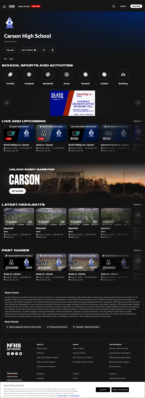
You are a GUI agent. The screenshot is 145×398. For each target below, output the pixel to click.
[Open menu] (4, 7)
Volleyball (40, 378)
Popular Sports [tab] (12, 373)
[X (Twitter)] (12, 353)
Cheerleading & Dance (117, 378)
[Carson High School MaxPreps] (52, 50)
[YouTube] (20, 353)
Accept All (102, 390)
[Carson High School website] (43, 50)
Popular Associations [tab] (14, 380)
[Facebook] (8, 353)
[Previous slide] (7, 103)
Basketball (41, 374)
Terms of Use (74, 395)
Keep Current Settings (120, 390)
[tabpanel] (87, 378)
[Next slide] (138, 103)
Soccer (75, 378)
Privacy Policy (62, 395)
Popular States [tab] (12, 376)
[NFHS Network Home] (12, 6)
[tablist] (18, 376)
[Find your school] (114, 6)
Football (76, 374)
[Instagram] (16, 353)
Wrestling (112, 374)
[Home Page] (5, 58)
